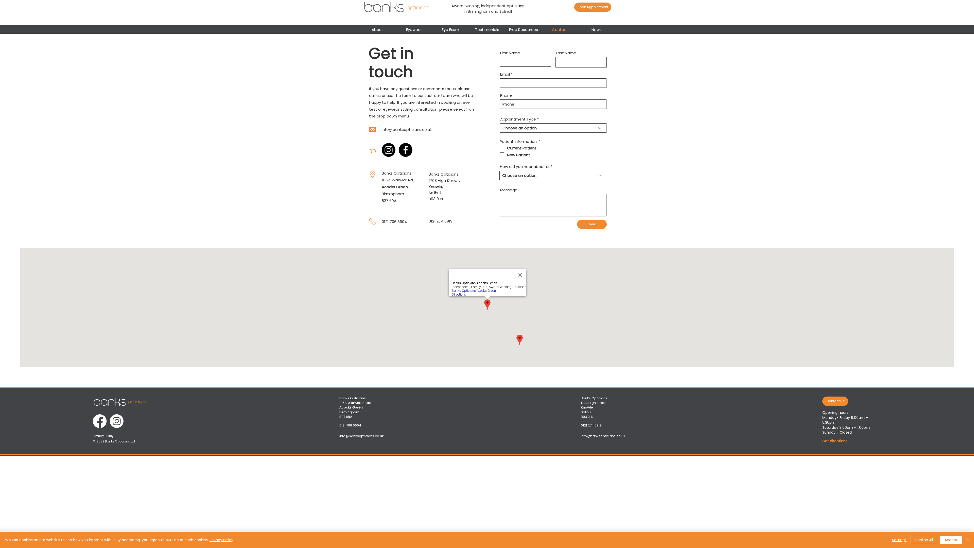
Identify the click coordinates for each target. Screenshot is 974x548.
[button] (414, 29)
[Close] (968, 540)
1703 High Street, (444, 180)
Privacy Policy (221, 539)
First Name (510, 53)
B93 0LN (436, 198)
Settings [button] (899, 539)
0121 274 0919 (441, 221)
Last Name (566, 53)
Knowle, (436, 186)
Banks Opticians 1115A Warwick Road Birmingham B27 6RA (355, 407)
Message (508, 190)
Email (505, 74)
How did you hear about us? (526, 166)
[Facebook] (405, 150)
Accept (951, 539)
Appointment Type (518, 119)
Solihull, (435, 192)
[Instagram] (388, 150)
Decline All (924, 539)
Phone (506, 95)
